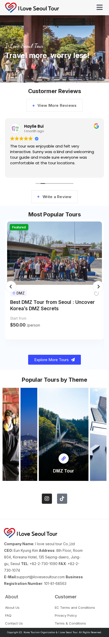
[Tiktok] (62, 499)
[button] (10, 286)
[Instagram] (47, 499)
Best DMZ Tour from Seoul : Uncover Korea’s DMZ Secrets (52, 305)
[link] (64, 458)
